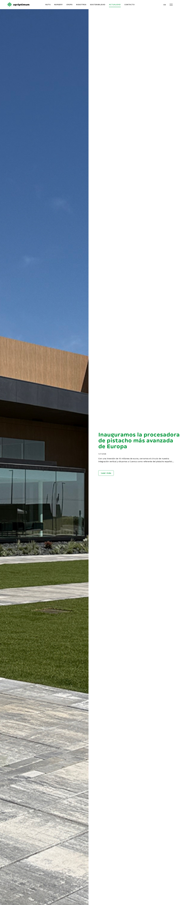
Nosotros (81, 5)
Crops (69, 5)
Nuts (48, 5)
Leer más (106, 473)
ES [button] (165, 5)
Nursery (58, 5)
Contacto (129, 5)
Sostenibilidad (97, 5)
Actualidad (115, 5)
